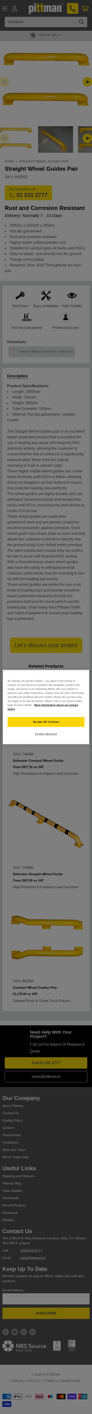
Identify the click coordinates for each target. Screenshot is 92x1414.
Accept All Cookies (46, 721)
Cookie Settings (46, 733)
